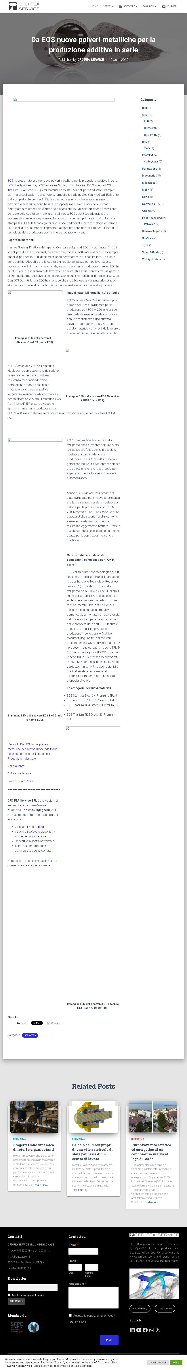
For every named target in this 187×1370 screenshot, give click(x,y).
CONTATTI (171, 6)
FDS (146, 121)
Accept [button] (176, 1362)
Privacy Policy (140, 1308)
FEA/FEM (147, 155)
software (34, 831)
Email (73, 1261)
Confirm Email (89, 1274)
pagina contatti (41, 850)
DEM (145, 142)
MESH (145, 189)
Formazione (149, 168)
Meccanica (148, 182)
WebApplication (151, 259)
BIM (144, 107)
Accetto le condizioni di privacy (94, 1315)
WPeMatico (27, 780)
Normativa (30, 1035)
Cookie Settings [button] (158, 1362)
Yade (147, 148)
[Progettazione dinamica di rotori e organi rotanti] (34, 1116)
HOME (94, 6)
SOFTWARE (129, 6)
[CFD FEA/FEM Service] (25, 6)
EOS (10, 180)
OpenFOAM (150, 135)
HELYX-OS (150, 128)
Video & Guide (150, 252)
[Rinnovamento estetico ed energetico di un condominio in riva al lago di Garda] (153, 1116)
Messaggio (77, 1283)
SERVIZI (107, 6)
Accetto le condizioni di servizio (28, 1295)
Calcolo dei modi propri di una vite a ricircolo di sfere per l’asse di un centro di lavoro (92, 1152)
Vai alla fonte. (16, 766)
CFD (144, 115)
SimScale (148, 238)
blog (41, 827)
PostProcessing (152, 217)
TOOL (145, 245)
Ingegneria (148, 175)
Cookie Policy (165, 1308)
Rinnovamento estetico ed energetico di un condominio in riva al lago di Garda (151, 1152)
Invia (109, 1339)
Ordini (146, 210)
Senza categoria (152, 231)
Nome (73, 1245)
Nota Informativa (77, 1321)
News (145, 196)
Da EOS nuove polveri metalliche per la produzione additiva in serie (32, 749)
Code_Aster (151, 161)
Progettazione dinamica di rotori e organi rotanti (33, 1147)
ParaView (149, 224)
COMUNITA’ (149, 6)
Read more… (41, 1184)
